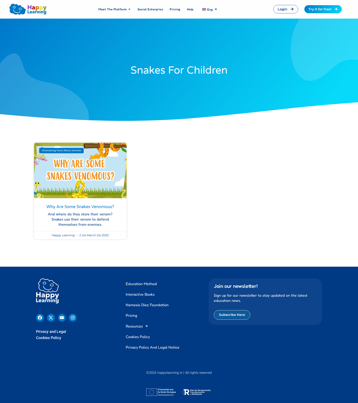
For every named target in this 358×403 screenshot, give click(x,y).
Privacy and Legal (51, 331)
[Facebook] (40, 318)
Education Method (141, 283)
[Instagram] (73, 318)
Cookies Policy (48, 338)
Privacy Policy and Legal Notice (152, 347)
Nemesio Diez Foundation (147, 304)
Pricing (131, 315)
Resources (134, 326)
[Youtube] (62, 318)
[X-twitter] (51, 318)
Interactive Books (140, 294)
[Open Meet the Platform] (129, 9)
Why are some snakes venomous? (80, 206)
